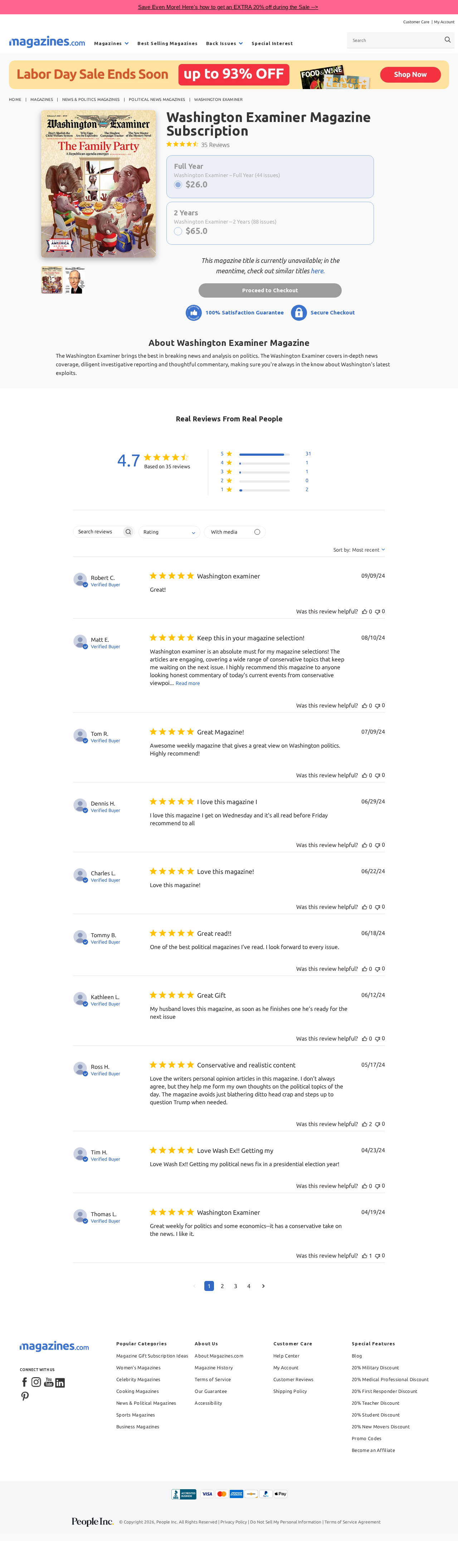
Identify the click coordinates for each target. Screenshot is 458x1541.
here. (318, 270)
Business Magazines (137, 1426)
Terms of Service (213, 1379)
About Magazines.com (219, 1355)
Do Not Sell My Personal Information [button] (285, 1522)
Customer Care (416, 22)
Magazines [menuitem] (108, 43)
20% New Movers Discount (381, 1426)
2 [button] (222, 1286)
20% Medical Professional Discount (390, 1379)
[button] (266, 455)
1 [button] (209, 1286)
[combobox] (400, 40)
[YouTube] (48, 1382)
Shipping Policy (290, 1391)
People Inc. (167, 1522)
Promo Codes (366, 1438)
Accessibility (208, 1402)
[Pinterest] (25, 1395)
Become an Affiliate (373, 1450)
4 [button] (248, 1286)
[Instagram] (36, 1382)
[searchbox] (97, 531)
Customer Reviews (293, 1379)
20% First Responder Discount (384, 1391)
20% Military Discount (375, 1367)
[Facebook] (25, 1382)
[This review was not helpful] (377, 611)
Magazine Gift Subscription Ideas (152, 1355)
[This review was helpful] (364, 611)
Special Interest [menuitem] (272, 43)
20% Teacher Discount (375, 1402)
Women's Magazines (138, 1367)
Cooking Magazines (137, 1391)
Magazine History (214, 1367)
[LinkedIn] (60, 1382)
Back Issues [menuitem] (221, 43)
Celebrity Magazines (138, 1379)
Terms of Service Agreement (353, 1522)
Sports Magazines (135, 1414)
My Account (444, 22)
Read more (188, 683)
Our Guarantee (211, 1391)
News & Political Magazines (146, 1402)
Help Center (286, 1355)
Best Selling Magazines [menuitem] (167, 43)
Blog (357, 1355)
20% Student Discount (376, 1414)
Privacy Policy (233, 1522)
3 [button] (235, 1286)
